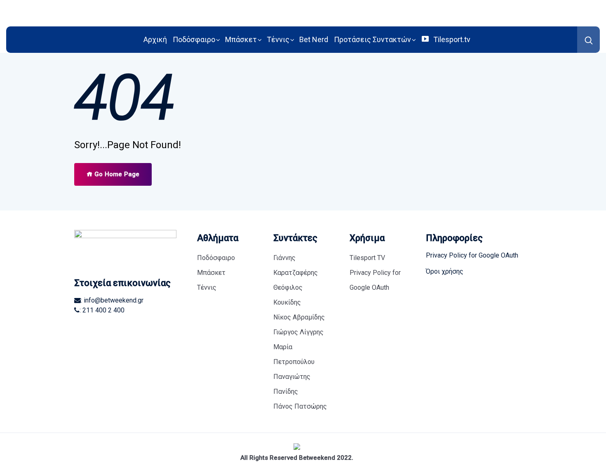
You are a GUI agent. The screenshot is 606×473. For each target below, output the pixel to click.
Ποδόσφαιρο (194, 39)
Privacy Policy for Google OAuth (375, 280)
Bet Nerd (313, 39)
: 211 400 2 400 (102, 310)
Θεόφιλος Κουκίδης (288, 295)
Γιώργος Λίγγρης (298, 332)
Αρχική (155, 39)
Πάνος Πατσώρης (300, 406)
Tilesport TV (367, 258)
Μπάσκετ (241, 39)
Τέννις (278, 39)
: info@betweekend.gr (112, 300)
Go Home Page (116, 174)
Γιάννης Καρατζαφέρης (295, 265)
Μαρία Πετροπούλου (294, 354)
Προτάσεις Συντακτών (372, 39)
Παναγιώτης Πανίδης (291, 384)
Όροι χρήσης (444, 271)
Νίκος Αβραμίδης (299, 317)
